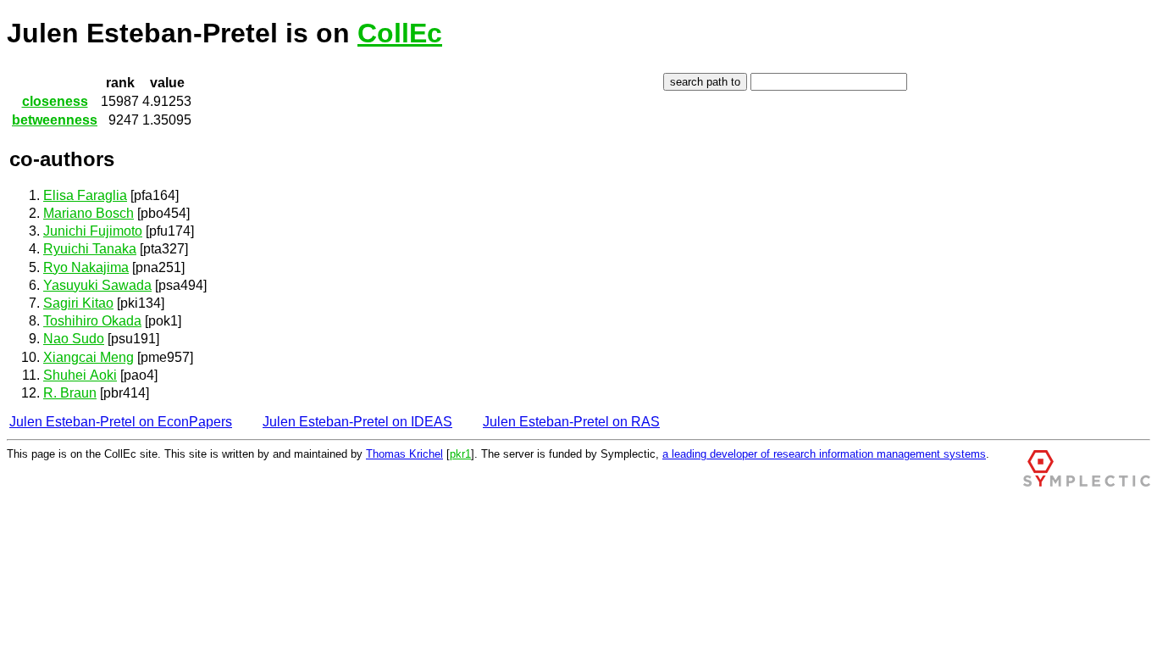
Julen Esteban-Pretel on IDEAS (357, 422)
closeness (55, 101)
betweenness (54, 120)
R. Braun (70, 393)
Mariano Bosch (88, 213)
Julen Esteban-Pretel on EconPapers (120, 422)
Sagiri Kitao (78, 303)
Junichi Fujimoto (92, 231)
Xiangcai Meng (88, 357)
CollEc (399, 33)
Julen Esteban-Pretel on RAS (571, 422)
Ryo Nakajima (86, 267)
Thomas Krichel (404, 454)
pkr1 (460, 454)
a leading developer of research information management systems (824, 454)
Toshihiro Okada (92, 321)
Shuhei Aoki (80, 375)
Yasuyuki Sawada (97, 285)
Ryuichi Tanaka (89, 249)
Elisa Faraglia (85, 195)
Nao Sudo (73, 338)
